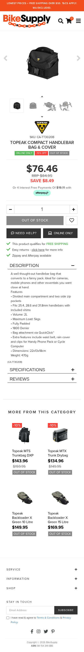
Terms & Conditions (48, 617)
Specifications (27, 369)
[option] (42, 62)
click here (38, 250)
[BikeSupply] (28, 21)
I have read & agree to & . (41, 620)
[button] (42, 193)
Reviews (19, 379)
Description (24, 265)
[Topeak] (42, 127)
